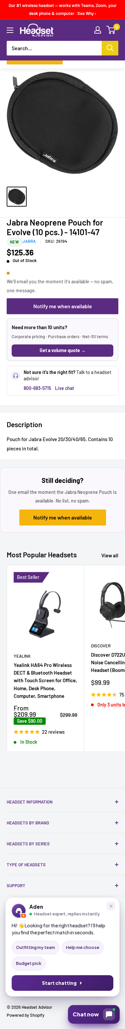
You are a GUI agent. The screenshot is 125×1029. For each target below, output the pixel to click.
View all (109, 555)
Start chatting (59, 983)
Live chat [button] (64, 388)
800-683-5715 (37, 388)
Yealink (22, 656)
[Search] (110, 48)
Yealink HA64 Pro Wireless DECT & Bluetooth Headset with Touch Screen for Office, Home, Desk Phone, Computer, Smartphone (45, 680)
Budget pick (28, 963)
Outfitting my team (35, 947)
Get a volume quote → (63, 350)
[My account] (97, 30)
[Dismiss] (111, 906)
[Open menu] (10, 30)
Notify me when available (62, 306)
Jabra (29, 241)
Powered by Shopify (25, 1015)
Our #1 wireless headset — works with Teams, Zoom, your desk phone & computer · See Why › (63, 9)
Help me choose (82, 947)
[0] (111, 30)
